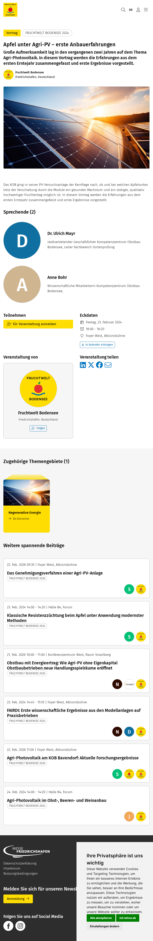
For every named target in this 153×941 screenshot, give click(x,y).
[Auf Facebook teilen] (99, 365)
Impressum (11, 868)
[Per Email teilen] (108, 365)
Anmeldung (16, 899)
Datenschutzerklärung (19, 863)
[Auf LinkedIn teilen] (83, 365)
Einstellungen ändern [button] (104, 926)
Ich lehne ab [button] (128, 918)
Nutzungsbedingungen (20, 873)
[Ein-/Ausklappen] (146, 9)
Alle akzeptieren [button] (101, 918)
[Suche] (123, 9)
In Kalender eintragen (99, 344)
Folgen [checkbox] (41, 428)
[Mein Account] (138, 9)
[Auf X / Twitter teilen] (91, 365)
